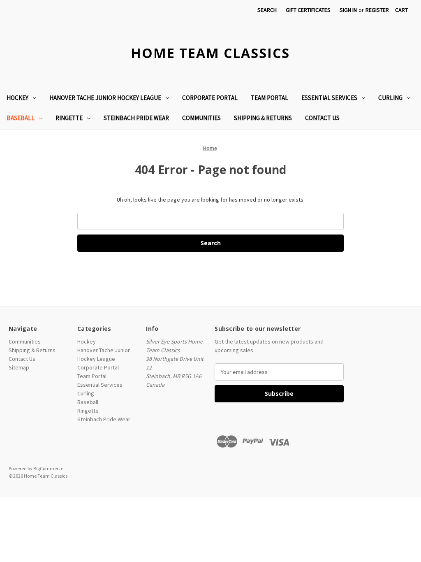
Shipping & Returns (263, 118)
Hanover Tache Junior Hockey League (105, 98)
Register (377, 10)
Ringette (69, 118)
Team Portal (269, 98)
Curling (390, 98)
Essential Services (329, 98)
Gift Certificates (308, 10)
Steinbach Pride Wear (136, 118)
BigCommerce (48, 468)
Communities (201, 118)
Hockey (17, 98)
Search (267, 10)
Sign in (348, 10)
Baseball (21, 118)
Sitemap (19, 367)
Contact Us (322, 118)
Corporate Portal (210, 98)
